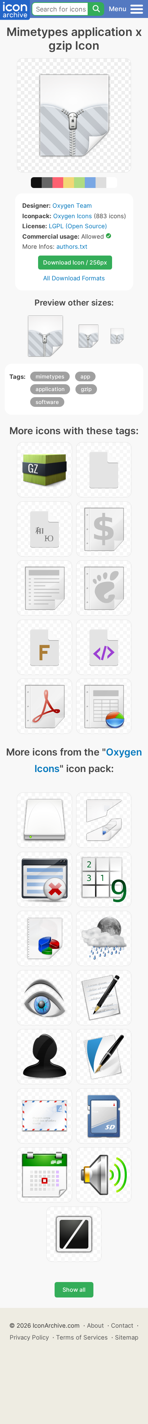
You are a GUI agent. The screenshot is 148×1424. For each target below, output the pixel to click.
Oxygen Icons (72, 216)
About (95, 1325)
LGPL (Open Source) (78, 226)
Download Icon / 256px (75, 262)
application (50, 389)
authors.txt (71, 246)
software (47, 402)
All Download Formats (74, 278)
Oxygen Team (72, 205)
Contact (122, 1325)
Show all (74, 1289)
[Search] (96, 9)
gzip (86, 389)
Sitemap (126, 1337)
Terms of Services (82, 1337)
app (85, 376)
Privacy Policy (29, 1337)
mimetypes (50, 376)
